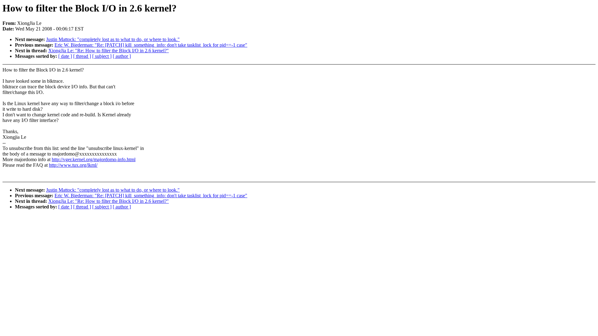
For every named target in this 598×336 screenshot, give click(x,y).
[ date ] (65, 56)
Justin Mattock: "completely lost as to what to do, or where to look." (113, 39)
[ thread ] (82, 56)
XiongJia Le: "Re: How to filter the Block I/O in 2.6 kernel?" (108, 50)
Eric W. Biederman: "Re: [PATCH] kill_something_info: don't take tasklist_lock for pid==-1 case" (151, 45)
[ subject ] (102, 56)
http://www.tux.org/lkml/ (73, 165)
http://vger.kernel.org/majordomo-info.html (93, 159)
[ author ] (122, 56)
